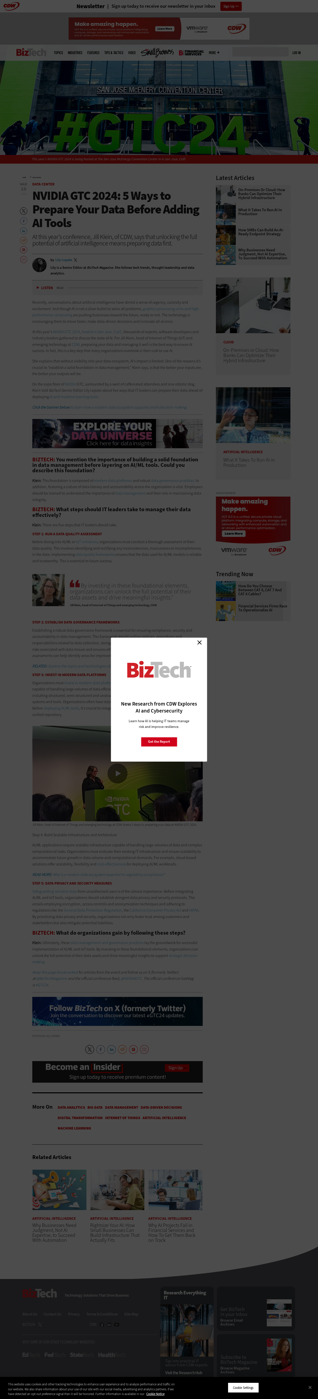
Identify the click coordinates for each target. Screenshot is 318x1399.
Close (199, 642)
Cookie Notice (155, 1394)
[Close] (310, 1387)
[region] (159, 1388)
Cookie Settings (243, 1387)
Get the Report (159, 741)
